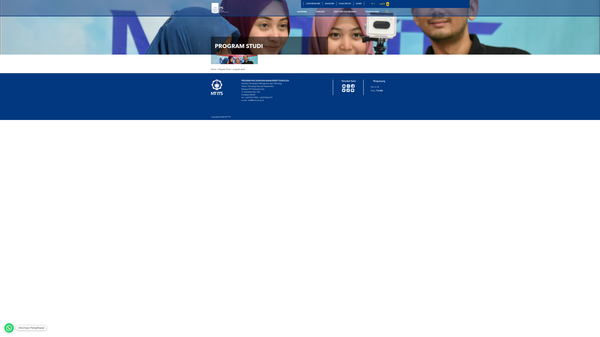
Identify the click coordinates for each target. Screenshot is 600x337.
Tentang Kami (372, 12)
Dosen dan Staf (345, 4)
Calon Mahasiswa (313, 4)
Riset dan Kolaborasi (345, 12)
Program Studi (224, 69)
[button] (9, 328)
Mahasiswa (329, 4)
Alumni (359, 4)
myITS (382, 4)
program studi (239, 69)
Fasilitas (320, 12)
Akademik (302, 12)
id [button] (372, 4)
